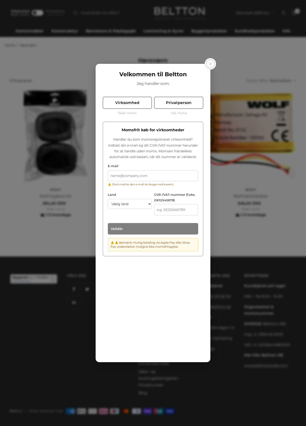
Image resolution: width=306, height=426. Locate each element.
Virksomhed (127, 102)
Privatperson (178, 102)
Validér (117, 229)
